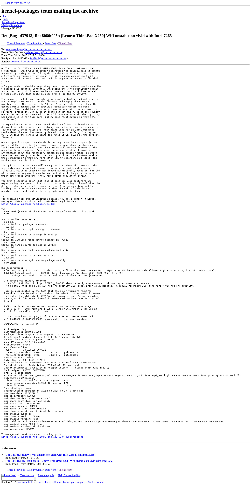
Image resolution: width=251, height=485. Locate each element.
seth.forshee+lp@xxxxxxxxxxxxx (43, 52)
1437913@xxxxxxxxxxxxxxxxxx (48, 58)
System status (95, 482)
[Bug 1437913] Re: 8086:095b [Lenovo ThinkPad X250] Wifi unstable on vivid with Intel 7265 (59, 460)
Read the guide (46, 475)
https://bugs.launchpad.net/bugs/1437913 (28, 204)
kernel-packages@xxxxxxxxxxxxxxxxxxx (29, 49)
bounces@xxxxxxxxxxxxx (25, 61)
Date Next (50, 43)
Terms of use (43, 482)
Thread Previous (16, 43)
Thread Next (65, 43)
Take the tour (27, 475)
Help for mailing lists (69, 475)
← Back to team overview (15, 2)
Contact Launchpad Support (69, 482)
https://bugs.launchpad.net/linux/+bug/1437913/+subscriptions (42, 437)
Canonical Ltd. (25, 482)
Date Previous (35, 43)
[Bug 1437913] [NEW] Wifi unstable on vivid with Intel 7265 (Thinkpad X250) (50, 454)
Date (5, 19)
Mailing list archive (11, 25)
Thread (6, 16)
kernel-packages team (13, 22)
